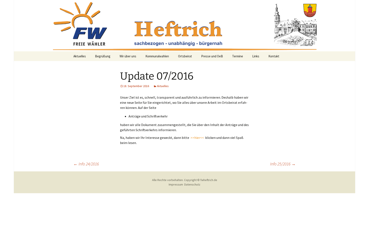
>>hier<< (197, 137)
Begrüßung (102, 56)
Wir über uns (128, 56)
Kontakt (273, 56)
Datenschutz (192, 184)
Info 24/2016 (86, 163)
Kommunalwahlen (157, 56)
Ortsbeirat (185, 56)
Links (255, 56)
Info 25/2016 (283, 163)
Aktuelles (79, 56)
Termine (237, 56)
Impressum (176, 184)
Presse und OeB (212, 56)
